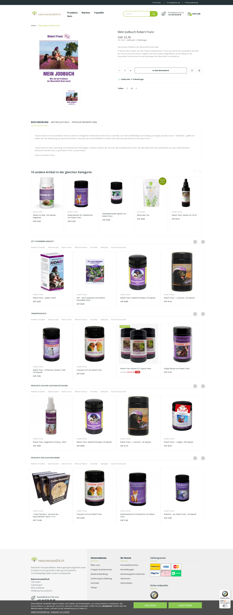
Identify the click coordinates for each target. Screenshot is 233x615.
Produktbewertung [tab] (84, 122)
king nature (37, 212)
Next (200, 171)
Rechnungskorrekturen (133, 574)
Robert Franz (73, 212)
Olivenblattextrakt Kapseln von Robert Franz (114, 214)
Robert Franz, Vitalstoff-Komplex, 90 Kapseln (137, 298)
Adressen (125, 578)
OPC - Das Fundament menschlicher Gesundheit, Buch (91, 299)
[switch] (225, 605)
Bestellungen (127, 569)
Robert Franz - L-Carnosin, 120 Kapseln (179, 298)
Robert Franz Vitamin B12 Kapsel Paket (135, 368)
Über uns (95, 565)
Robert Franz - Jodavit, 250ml (44, 298)
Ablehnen (150, 605)
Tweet (131, 88)
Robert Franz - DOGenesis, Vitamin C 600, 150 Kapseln (49, 371)
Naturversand (53, 247)
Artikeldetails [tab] (60, 122)
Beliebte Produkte (38, 247)
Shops (94, 587)
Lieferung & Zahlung (101, 578)
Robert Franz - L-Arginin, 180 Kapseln (178, 442)
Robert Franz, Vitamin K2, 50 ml (184, 215)
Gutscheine (126, 583)
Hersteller (94, 247)
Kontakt (95, 583)
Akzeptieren (185, 605)
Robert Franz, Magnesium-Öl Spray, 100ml (49, 442)
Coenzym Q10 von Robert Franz (89, 370)
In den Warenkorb (161, 70)
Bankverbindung (99, 574)
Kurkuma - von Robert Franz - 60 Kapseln (180, 514)
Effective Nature (81, 247)
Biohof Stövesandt (118, 247)
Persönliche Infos (129, 565)
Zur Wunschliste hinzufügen (192, 70)
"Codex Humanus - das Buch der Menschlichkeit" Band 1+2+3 (45, 515)
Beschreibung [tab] (39, 122)
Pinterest (136, 88)
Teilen (127, 88)
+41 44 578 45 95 (174, 15)
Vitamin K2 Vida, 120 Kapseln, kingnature (44, 216)
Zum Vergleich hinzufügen (199, 70)
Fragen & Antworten (101, 569)
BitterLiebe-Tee (143, 215)
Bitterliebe (141, 212)
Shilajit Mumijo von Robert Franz (177, 368)
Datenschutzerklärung (40, 612)
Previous (195, 171)
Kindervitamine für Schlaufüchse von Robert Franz (80, 216)
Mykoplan (104, 247)
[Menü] (229, 591)
